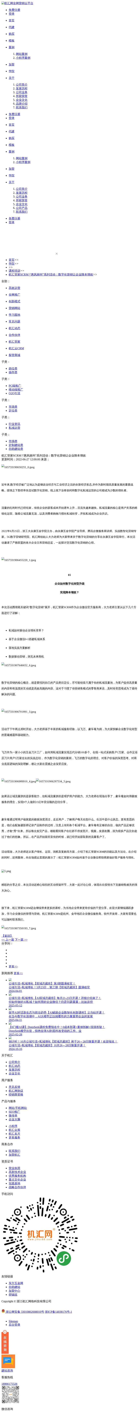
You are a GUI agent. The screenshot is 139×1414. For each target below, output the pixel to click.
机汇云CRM (16, 348)
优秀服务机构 (17, 1175)
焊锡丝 (13, 1294)
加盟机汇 (14, 1154)
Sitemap (13, 1321)
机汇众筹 (14, 1129)
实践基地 (14, 1183)
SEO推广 (14, 1111)
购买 (11, 33)
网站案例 (22, 54)
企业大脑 (14, 1119)
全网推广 (14, 294)
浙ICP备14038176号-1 (58, 1311)
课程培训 (14, 270)
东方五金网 (16, 1283)
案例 (11, 47)
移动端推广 (16, 389)
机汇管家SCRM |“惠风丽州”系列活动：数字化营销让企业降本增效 (51, 274)
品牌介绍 (22, 103)
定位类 (13, 410)
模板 (11, 40)
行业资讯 (14, 424)
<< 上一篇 (7, 939)
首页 (11, 20)
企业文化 (22, 99)
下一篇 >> (21, 939)
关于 (11, 77)
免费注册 (14, 9)
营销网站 (14, 308)
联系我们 (22, 107)
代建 (11, 27)
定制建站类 (16, 445)
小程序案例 (23, 57)
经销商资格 (16, 1094)
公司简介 (22, 84)
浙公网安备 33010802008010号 (25, 1311)
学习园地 (14, 314)
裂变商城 (14, 355)
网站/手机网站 (18, 1107)
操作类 (13, 372)
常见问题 (14, 321)
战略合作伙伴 (17, 1187)
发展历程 (22, 88)
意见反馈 (14, 1086)
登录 (11, 13)
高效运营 (14, 287)
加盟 (11, 64)
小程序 (13, 1126)
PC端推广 (15, 385)
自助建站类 (16, 448)
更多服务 (14, 1137)
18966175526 (9, 1383)
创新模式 (14, 301)
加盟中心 (14, 1290)
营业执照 (14, 1168)
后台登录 (14, 1324)
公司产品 (22, 207)
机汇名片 (14, 1133)
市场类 (13, 406)
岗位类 (13, 368)
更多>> (13, 966)
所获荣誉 (22, 96)
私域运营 (14, 427)
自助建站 (14, 1286)
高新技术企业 (17, 1171)
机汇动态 (14, 328)
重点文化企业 (17, 1179)
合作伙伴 (14, 334)
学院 (11, 71)
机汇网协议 (16, 1090)
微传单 (13, 1115)
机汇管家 (14, 341)
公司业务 (22, 92)
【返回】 (7, 935)
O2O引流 (14, 393)
